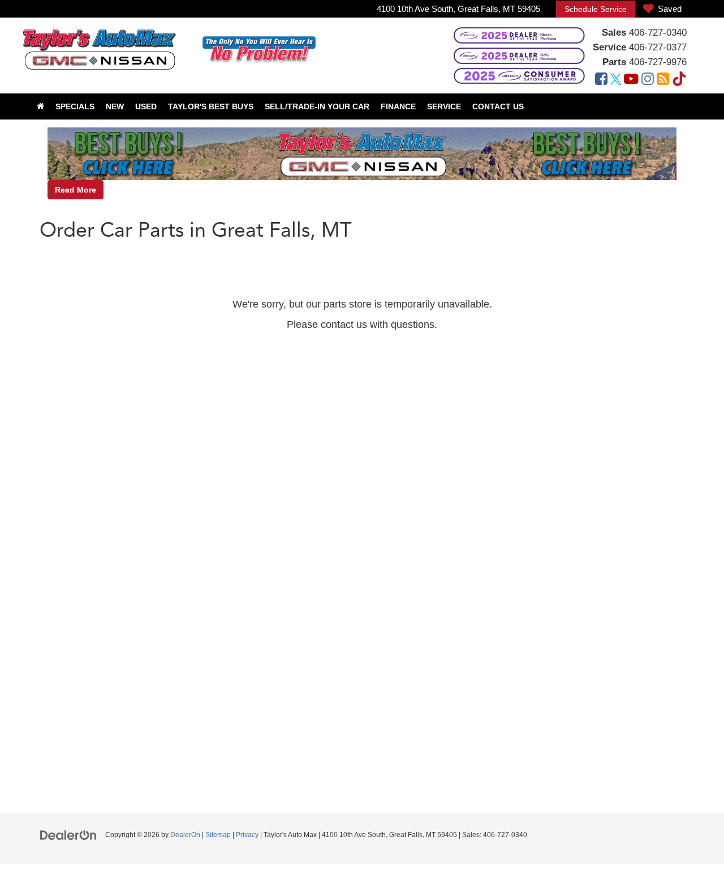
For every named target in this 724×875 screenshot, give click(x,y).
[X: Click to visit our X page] (615, 80)
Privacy (247, 835)
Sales (614, 32)
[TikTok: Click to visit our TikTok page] (679, 80)
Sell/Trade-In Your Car (317, 106)
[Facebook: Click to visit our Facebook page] (601, 80)
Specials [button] (74, 106)
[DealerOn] (68, 834)
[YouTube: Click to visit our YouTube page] (631, 80)
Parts (614, 62)
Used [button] (146, 106)
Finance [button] (398, 106)
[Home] (40, 106)
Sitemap (218, 835)
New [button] (115, 106)
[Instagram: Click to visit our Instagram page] (647, 80)
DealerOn (185, 835)
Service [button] (444, 106)
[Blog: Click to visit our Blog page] (663, 80)
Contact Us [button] (498, 106)
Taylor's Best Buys (210, 106)
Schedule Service (595, 9)
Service (609, 47)
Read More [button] (75, 189)
